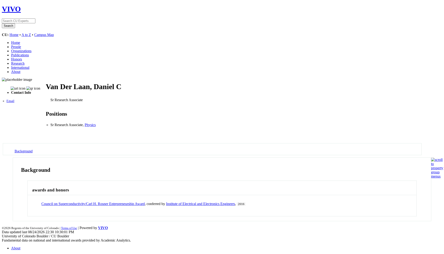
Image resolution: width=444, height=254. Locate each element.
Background (24, 151)
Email (10, 101)
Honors (16, 59)
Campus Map (44, 35)
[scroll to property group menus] (437, 176)
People (16, 47)
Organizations (21, 51)
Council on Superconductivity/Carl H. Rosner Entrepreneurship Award (93, 204)
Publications (20, 55)
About (15, 72)
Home (13, 35)
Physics (90, 125)
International (20, 68)
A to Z (26, 35)
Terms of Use (69, 228)
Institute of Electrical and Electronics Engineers (200, 204)
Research (18, 63)
